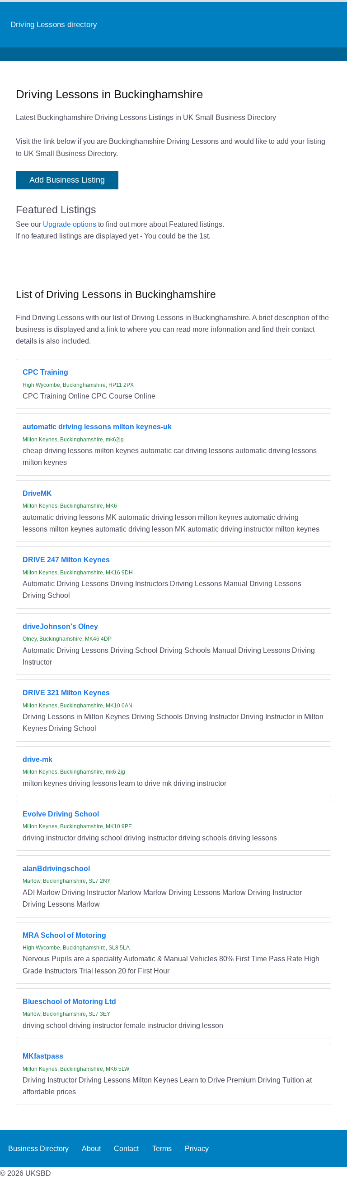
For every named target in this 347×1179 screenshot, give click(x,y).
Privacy (197, 1148)
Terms (162, 1148)
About (91, 1148)
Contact (126, 1148)
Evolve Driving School (61, 814)
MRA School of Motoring (64, 935)
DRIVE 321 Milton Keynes (66, 692)
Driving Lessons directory (53, 24)
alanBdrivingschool (56, 868)
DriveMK (37, 493)
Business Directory (38, 1148)
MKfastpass (43, 1056)
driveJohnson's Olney (60, 626)
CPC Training (45, 372)
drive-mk (37, 759)
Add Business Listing (67, 179)
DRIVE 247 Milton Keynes (66, 559)
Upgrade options (69, 224)
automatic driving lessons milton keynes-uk (97, 426)
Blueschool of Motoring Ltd (69, 1001)
